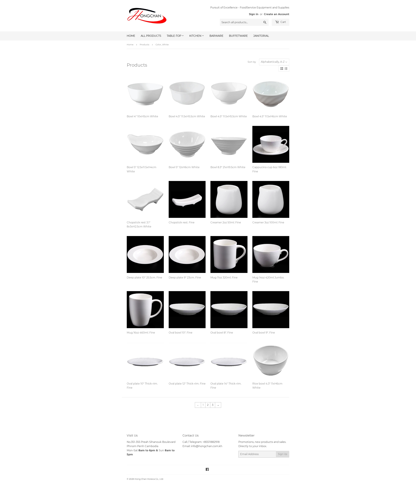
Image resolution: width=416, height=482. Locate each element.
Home (131, 35)
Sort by (252, 61)
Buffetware (238, 35)
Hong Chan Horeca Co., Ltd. (149, 479)
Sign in (253, 14)
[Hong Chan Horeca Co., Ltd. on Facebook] (207, 469)
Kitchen (195, 35)
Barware (216, 35)
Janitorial (261, 35)
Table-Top (174, 35)
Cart (283, 22)
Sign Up (282, 454)
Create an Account (276, 14)
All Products (151, 35)
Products (144, 44)
